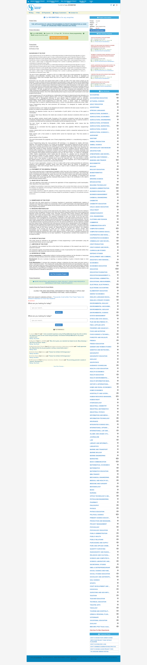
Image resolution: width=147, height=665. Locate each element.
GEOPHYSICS (94, 362)
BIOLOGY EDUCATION (97, 169)
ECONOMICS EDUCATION (98, 266)
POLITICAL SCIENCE (97, 515)
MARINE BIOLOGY (96, 452)
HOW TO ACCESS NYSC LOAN (98, 644)
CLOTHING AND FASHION (98, 219)
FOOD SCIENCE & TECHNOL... (100, 334)
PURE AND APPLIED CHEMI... (99, 546)
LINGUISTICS (94, 446)
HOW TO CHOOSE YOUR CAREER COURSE (101, 637)
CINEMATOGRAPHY (96, 213)
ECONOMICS (94, 263)
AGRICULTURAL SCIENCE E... (100, 132)
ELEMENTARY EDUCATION (99, 291)
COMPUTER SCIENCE (97, 229)
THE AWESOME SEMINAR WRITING (99, 651)
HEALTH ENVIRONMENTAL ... (99, 378)
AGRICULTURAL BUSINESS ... (100, 114)
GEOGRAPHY (94, 353)
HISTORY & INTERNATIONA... (99, 384)
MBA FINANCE (94, 474)
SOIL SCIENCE (95, 580)
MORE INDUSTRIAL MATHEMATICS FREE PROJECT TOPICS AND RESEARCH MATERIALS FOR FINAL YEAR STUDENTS (60, 282)
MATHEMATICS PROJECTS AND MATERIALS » (103, 86)
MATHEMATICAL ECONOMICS (100, 465)
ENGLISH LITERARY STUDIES (100, 300)
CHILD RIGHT (94, 210)
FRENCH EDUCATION (97, 344)
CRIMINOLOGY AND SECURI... (100, 241)
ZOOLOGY (93, 624)
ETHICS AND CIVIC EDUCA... (99, 319)
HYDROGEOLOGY (96, 403)
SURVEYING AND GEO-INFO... (100, 592)
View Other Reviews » (59, 366)
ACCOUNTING (94, 95)
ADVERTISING (94, 107)
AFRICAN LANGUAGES (97, 110)
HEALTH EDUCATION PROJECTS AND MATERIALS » (104, 70)
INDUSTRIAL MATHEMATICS (99, 409)
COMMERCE (94, 222)
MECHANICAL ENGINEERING (99, 477)
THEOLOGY (93, 608)
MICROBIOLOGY (95, 487)
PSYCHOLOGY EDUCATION (99, 530)
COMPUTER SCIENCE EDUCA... (100, 232)
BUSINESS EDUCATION (97, 191)
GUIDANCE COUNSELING (98, 365)
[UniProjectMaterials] (43, 7)
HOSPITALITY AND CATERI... (99, 393)
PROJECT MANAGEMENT (98, 524)
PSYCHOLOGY (94, 527)
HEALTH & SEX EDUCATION (99, 368)
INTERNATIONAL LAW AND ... (99, 431)
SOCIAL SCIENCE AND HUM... (100, 571)
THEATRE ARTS (95, 605)
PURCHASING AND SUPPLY (99, 543)
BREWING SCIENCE (96, 179)
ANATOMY (93, 138)
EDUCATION (94, 269)
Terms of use (73, 659)
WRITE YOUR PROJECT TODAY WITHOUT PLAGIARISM (101, 640)
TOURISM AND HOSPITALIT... (99, 611)
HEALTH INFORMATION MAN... (100, 381)
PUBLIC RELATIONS (96, 540)
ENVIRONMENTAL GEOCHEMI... (100, 306)
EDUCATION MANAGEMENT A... (100, 275)
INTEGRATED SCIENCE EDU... (100, 424)
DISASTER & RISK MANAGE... (99, 260)
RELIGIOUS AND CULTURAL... (100, 555)
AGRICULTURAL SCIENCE (98, 129)
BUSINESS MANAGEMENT (98, 194)
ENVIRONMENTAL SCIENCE (99, 313)
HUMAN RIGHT (95, 400)
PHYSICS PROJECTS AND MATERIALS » (102, 41)
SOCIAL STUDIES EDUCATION (100, 574)
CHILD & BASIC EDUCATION (99, 207)
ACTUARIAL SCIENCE (97, 101)
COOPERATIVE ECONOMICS (99, 238)
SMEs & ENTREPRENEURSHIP (100, 568)
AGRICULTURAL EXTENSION (99, 123)
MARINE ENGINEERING (97, 456)
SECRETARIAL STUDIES (98, 564)
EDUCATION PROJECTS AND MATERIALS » (103, 50)
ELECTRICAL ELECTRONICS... (100, 285)
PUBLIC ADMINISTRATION (98, 533)
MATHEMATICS (95, 468)
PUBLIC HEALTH (95, 536)
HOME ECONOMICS (96, 390)
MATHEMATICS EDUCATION (99, 471)
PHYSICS (93, 508)
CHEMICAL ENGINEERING (98, 197)
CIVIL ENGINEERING (96, 216)
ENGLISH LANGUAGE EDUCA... (100, 297)
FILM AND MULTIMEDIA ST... (99, 322)
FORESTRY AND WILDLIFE (99, 337)
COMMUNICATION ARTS (98, 225)
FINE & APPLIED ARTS (97, 325)
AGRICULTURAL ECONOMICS (99, 117)
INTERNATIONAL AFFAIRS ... (99, 428)
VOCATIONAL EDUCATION (98, 620)
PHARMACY (94, 502)
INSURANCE (94, 421)
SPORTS (93, 583)
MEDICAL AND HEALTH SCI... (99, 480)
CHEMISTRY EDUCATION (98, 204)
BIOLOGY (93, 166)
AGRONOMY (94, 135)
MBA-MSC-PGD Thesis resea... (100, 627)
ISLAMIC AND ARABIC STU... (99, 434)
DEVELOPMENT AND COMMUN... (101, 257)
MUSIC (92, 490)
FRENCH (93, 341)
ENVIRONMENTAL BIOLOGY (99, 303)
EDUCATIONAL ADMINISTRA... (100, 278)
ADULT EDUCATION (96, 104)
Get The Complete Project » (58, 274)
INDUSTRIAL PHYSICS (97, 412)
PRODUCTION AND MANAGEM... (100, 521)
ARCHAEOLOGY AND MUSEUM (100, 148)
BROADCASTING (95, 182)
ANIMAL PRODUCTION (97, 141)
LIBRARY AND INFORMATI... (99, 443)
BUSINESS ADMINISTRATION (99, 188)
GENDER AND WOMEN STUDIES (100, 347)
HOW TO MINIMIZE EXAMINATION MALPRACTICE (103, 646)
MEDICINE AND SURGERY (98, 484)
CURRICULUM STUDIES (98, 250)
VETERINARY (94, 617)
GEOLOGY (93, 359)
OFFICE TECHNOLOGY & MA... (100, 496)
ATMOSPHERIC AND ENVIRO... (100, 154)
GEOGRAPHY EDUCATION (98, 356)
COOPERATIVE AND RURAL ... (100, 235)
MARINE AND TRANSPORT (99, 449)
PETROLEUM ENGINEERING (99, 499)
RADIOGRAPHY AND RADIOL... (100, 552)
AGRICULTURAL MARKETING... (100, 126)
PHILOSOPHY (94, 505)
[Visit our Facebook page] (111, 5)
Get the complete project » (59, 38)
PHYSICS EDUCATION (97, 512)
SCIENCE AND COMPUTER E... (100, 558)
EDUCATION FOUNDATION (98, 272)
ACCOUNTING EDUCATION (99, 98)
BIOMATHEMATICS (96, 173)
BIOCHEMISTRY (95, 163)
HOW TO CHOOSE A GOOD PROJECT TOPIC (101, 649)
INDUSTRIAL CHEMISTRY (98, 406)
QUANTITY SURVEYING (97, 549)
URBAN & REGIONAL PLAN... (99, 614)
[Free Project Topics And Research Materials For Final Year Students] (28, 1)
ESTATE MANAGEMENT (97, 316)
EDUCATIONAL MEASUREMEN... (100, 281)
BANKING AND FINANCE (98, 160)
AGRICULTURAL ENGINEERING (100, 120)
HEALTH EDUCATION (97, 375)
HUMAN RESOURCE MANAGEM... (101, 397)
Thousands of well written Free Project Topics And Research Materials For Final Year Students (56, 297)
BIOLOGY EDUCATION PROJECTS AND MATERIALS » (105, 61)
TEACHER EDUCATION (97, 599)
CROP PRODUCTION (97, 244)
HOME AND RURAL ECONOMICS (100, 387)
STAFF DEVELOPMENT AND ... (100, 586)
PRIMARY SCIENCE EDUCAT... (100, 518)
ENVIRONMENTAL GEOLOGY (99, 309)
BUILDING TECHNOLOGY (98, 185)
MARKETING (94, 459)
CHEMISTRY (94, 201)
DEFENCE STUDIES (96, 253)
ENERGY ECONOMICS (97, 294)
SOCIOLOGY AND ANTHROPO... (100, 577)
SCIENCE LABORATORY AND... (100, 561)
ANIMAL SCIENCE (96, 145)
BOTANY (93, 176)
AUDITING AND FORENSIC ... (99, 157)
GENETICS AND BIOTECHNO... (100, 350)
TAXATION (93, 596)
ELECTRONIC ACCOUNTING (99, 288)
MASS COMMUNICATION (98, 462)
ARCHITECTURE (95, 151)
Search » (59, 312)
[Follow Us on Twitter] (113, 5)
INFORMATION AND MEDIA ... (99, 415)
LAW (91, 440)
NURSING (93, 493)
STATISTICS (94, 589)
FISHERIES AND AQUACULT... (99, 328)
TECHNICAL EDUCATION (98, 602)
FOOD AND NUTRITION (97, 331)
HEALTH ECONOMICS (97, 372)
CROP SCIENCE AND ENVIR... (99, 247)
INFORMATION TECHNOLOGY (99, 418)
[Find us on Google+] (116, 5)
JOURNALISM (94, 437)
